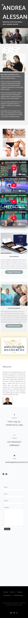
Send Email (7, 529)
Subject (6, 500)
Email (6, 494)
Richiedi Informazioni (14, 325)
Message (6, 507)
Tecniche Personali (15, 48)
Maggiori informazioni (14, 272)
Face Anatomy (14, 256)
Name (6, 487)
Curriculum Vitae (6, 48)
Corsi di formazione (14, 308)
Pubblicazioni (14, 51)
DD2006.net (9, 605)
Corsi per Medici (6, 51)
